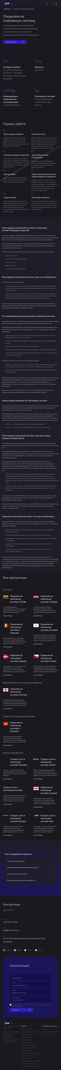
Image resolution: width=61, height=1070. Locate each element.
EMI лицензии (24, 1058)
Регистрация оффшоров (27, 1034)
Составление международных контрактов (31, 1061)
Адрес (4, 936)
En (52, 3)
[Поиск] (47, 3)
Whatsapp (29, 950)
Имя (13, 975)
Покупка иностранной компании (29, 1063)
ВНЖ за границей (25, 1039)
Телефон (5, 919)
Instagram (8, 950)
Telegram (19, 950)
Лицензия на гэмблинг (26, 1037)
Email (4, 927)
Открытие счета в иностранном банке (30, 1031)
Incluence (7, 9)
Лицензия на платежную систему (29, 1045)
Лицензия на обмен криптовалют (29, 1055)
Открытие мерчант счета (27, 1029)
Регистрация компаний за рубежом (29, 1066)
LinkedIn (40, 950)
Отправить (15, 1010)
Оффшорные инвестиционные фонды (30, 1053)
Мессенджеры (6, 947)
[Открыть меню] (56, 3)
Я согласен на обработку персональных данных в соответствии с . (30, 1005)
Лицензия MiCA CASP (26, 1050)
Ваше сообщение (16, 997)
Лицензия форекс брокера (27, 1047)
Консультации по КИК (26, 1042)
